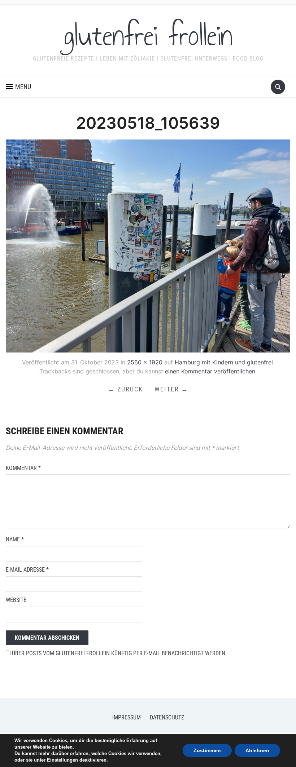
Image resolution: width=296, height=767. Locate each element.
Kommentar (23, 468)
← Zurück (125, 389)
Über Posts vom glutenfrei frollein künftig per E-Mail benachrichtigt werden (117, 653)
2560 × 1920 (144, 362)
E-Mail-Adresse (27, 569)
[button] (18, 87)
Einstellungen (62, 760)
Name (15, 539)
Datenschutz (167, 717)
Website (16, 600)
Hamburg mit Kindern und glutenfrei (224, 362)
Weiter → (171, 389)
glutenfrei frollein (148, 36)
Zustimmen (207, 750)
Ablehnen (257, 750)
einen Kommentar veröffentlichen (210, 371)
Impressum (126, 717)
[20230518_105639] (148, 245)
